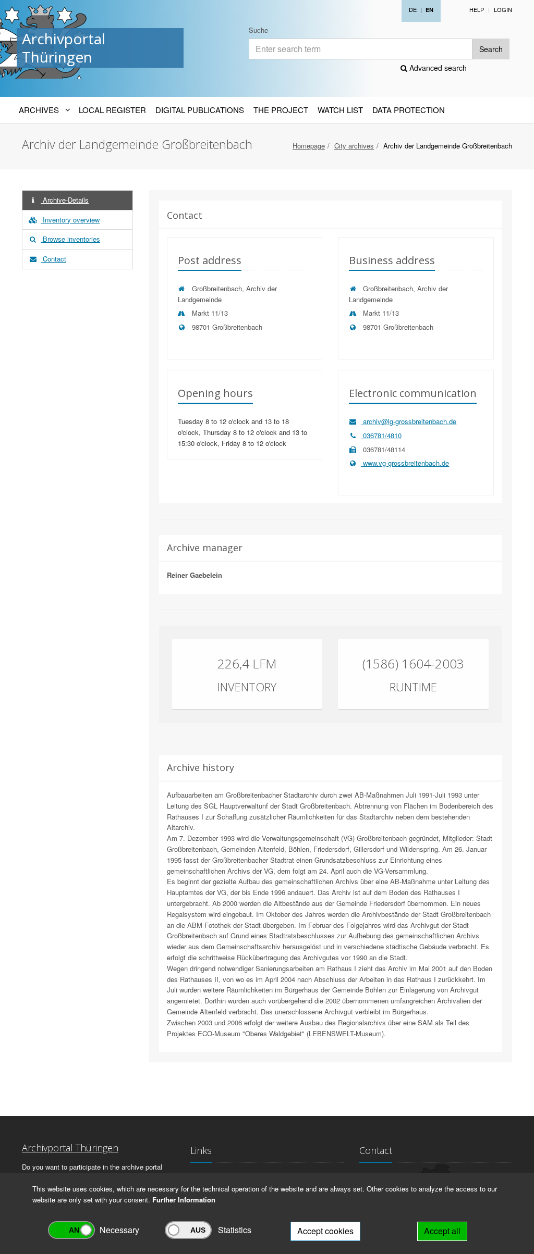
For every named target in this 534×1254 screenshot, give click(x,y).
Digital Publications (199, 109)
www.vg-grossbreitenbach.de (405, 463)
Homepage (309, 146)
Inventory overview (70, 220)
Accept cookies (325, 1231)
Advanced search (437, 68)
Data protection (408, 109)
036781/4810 (381, 435)
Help (476, 9)
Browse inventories (70, 239)
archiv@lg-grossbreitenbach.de (408, 421)
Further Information (183, 1200)
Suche (258, 30)
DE (413, 9)
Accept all (442, 1231)
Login (503, 9)
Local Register (112, 109)
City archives (354, 146)
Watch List (340, 109)
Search (491, 49)
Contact (53, 259)
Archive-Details (65, 200)
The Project (280, 109)
